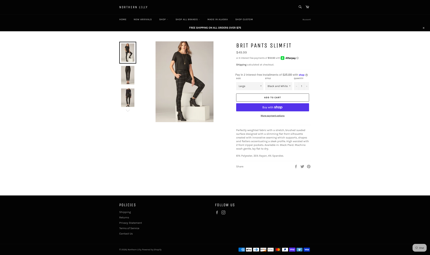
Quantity (298, 78)
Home (122, 19)
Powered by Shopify (151, 249)
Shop (163, 19)
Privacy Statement (130, 222)
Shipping (241, 64)
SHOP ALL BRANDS (187, 19)
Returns (124, 217)
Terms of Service (129, 228)
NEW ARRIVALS (143, 19)
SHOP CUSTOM (244, 19)
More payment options (273, 115)
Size (238, 78)
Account (307, 19)
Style (268, 78)
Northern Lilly (133, 7)
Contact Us (126, 233)
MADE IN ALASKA (217, 19)
